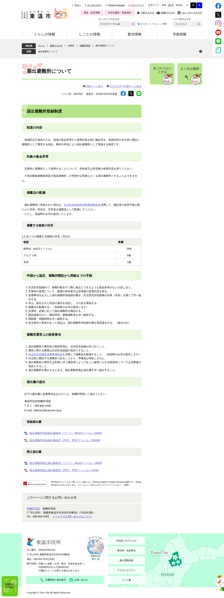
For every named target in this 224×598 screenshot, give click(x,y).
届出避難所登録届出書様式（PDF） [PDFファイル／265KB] (64, 440)
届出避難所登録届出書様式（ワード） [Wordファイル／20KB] (65, 433)
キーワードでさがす (109, 19)
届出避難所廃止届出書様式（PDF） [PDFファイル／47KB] (64, 470)
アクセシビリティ (126, 570)
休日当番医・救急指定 (119, 12)
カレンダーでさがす (192, 12)
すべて (144, 24)
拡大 (171, 5)
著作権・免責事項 (126, 550)
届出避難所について (47, 51)
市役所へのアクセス (126, 540)
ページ (155, 24)
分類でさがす (147, 12)
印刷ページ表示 (94, 86)
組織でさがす (168, 12)
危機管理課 (85, 45)
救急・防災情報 (92, 12)
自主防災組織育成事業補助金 (81, 204)
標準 (164, 5)
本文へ (78, 5)
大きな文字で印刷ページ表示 (126, 86)
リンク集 (126, 580)
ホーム (41, 45)
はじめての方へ (94, 5)
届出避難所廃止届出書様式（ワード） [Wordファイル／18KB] (65, 463)
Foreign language (116, 5)
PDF (165, 24)
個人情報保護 (126, 560)
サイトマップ (137, 5)
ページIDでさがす (182, 19)
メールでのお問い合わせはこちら (72, 516)
